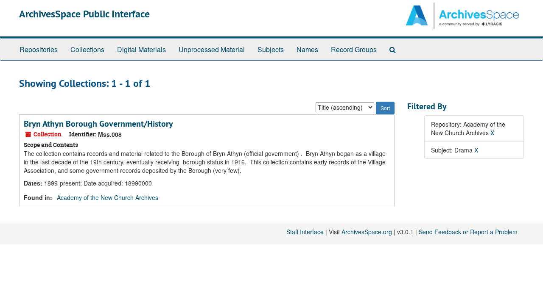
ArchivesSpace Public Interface (84, 13)
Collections (87, 49)
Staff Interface (305, 231)
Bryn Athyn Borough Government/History (98, 123)
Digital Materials (141, 49)
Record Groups (354, 49)
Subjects (271, 49)
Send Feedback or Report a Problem (468, 231)
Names (307, 49)
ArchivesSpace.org (366, 231)
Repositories (39, 49)
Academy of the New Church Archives (107, 197)
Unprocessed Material (212, 49)
